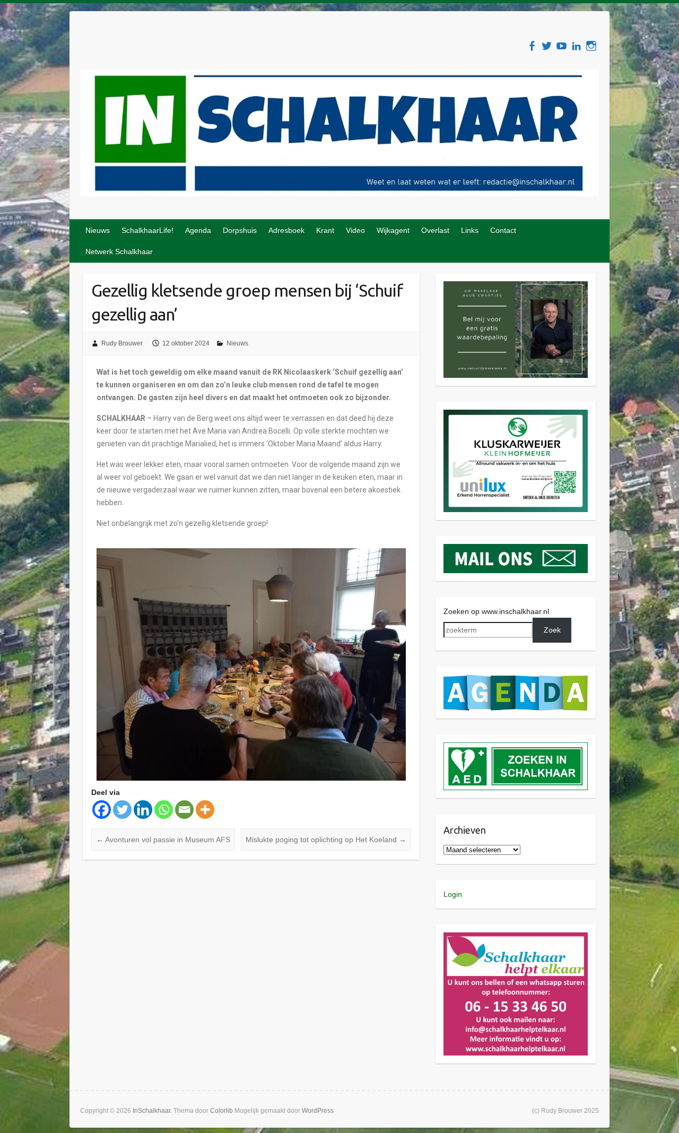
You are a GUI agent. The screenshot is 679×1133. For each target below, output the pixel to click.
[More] (205, 809)
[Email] (184, 809)
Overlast (435, 230)
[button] (515, 329)
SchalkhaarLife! (147, 230)
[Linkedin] (143, 809)
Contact (503, 230)
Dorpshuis (240, 230)
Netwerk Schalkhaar (119, 251)
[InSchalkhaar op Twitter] (546, 46)
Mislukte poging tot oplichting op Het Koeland (326, 839)
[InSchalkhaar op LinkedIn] (576, 46)
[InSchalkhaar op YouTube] (561, 46)
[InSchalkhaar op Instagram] (591, 46)
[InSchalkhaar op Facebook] (532, 46)
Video (355, 230)
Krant (325, 230)
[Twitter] (122, 809)
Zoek (552, 630)
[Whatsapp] (163, 809)
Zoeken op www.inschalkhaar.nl (496, 611)
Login (452, 894)
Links (469, 230)
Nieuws (97, 230)
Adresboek (286, 230)
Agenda (198, 230)
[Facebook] (101, 809)
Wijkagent (393, 230)
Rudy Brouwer (122, 343)
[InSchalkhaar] (339, 135)
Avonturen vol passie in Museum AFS (163, 839)
